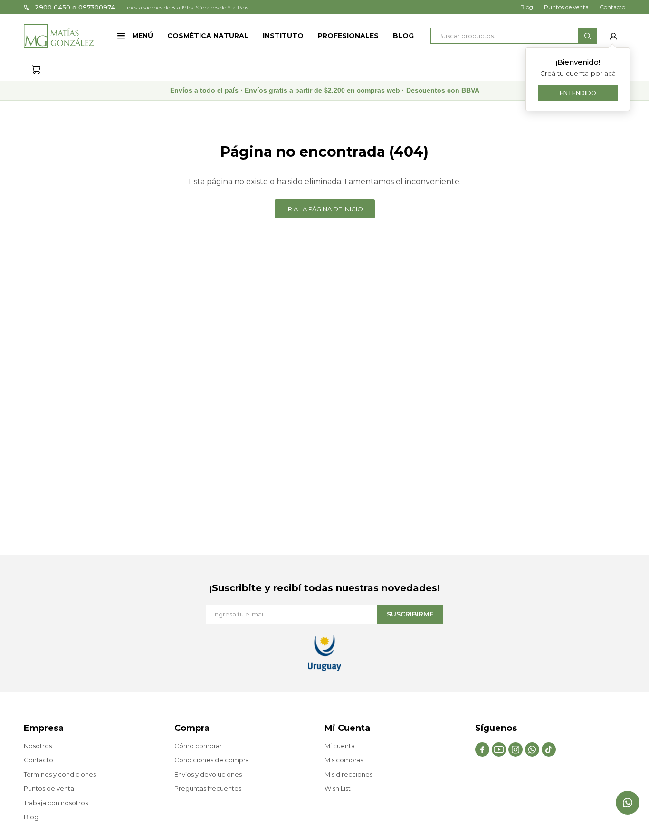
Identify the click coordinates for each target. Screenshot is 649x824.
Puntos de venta (566, 6)
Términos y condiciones (60, 774)
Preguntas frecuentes (207, 788)
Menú (142, 35)
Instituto (283, 35)
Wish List (337, 788)
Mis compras (343, 760)
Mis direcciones (348, 774)
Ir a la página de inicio (324, 209)
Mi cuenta (339, 745)
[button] (587, 36)
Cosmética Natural (207, 35)
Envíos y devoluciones (208, 774)
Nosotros (38, 745)
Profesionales (348, 35)
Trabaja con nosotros (56, 802)
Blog (403, 35)
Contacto (612, 6)
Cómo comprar (198, 745)
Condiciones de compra (211, 760)
